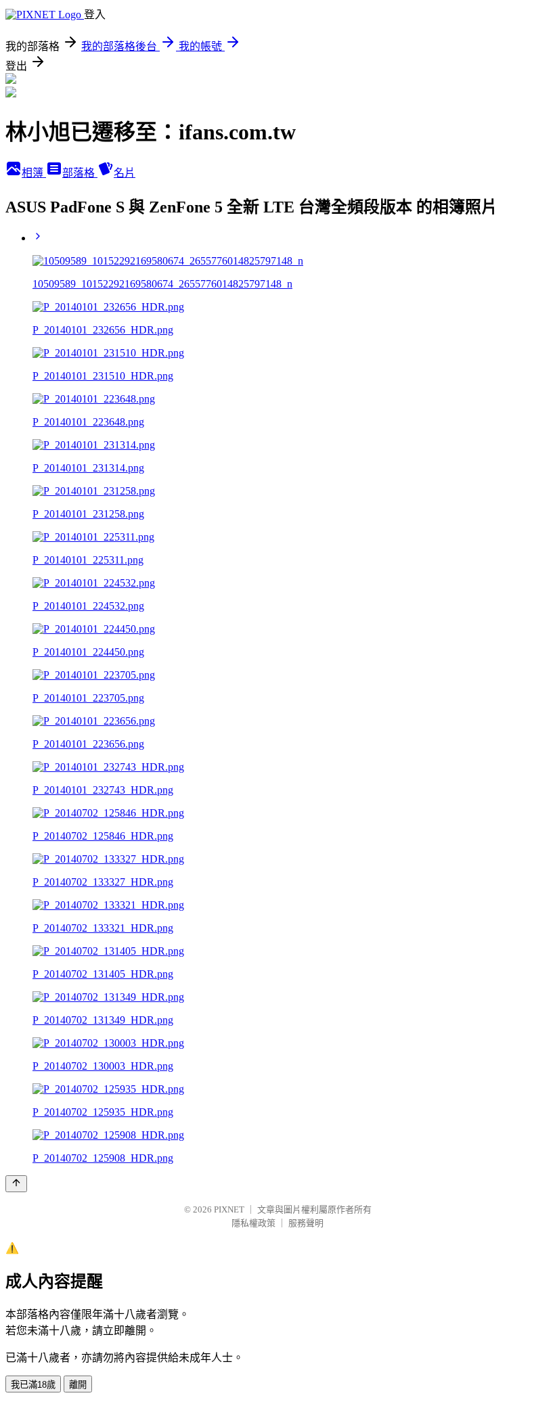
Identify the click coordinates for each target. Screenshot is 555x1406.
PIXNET (229, 1209)
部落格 (79, 173)
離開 (78, 1385)
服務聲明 (306, 1223)
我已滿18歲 (33, 1385)
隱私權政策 (253, 1223)
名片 (124, 173)
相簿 (34, 173)
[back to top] (16, 1183)
